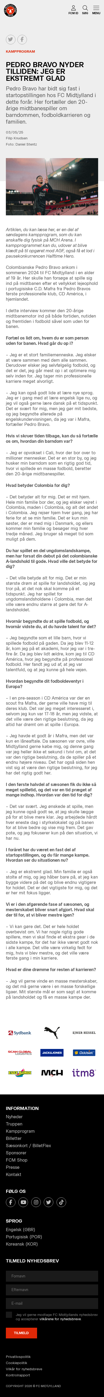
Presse (12, 1167)
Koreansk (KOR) (22, 1244)
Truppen (14, 1124)
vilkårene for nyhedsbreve (60, 1319)
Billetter (14, 1138)
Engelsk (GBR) (20, 1229)
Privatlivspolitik (18, 1357)
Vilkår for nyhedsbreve (24, 1369)
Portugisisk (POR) (24, 1236)
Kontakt (13, 1174)
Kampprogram (20, 1131)
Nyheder (14, 1116)
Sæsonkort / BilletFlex (28, 1145)
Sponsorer (16, 1152)
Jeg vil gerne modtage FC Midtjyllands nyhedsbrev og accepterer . (57, 1317)
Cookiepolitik (16, 1363)
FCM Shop (16, 1160)
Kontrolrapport (18, 1375)
